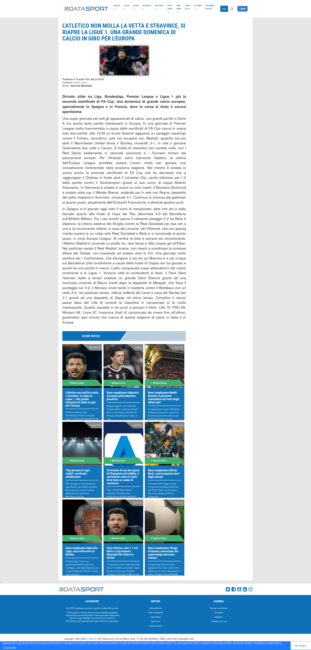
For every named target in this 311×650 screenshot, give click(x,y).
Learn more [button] (9, 647)
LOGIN (242, 8)
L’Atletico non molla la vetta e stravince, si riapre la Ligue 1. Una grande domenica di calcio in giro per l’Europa (82, 399)
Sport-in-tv (155, 621)
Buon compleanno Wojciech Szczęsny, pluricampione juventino (123, 396)
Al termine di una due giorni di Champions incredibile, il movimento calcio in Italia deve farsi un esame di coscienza (123, 477)
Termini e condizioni (218, 608)
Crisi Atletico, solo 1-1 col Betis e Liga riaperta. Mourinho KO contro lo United (122, 552)
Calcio (126, 5)
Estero (136, 5)
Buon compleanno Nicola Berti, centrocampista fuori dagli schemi (164, 473)
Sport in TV (187, 7)
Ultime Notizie (155, 608)
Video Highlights (155, 612)
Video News (155, 617)
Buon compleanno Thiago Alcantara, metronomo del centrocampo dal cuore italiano (163, 552)
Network (218, 617)
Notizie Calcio (81, 82)
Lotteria (198, 5)
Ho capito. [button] (300, 645)
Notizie (117, 5)
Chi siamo (218, 612)
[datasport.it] (85, 9)
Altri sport (170, 7)
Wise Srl (93, 638)
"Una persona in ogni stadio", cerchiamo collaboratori (78, 473)
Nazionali (147, 5)
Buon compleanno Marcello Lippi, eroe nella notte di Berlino (82, 551)
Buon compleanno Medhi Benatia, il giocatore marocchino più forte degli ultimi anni (163, 397)
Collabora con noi (209, 7)
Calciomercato (155, 626)
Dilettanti (159, 5)
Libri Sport (178, 7)
